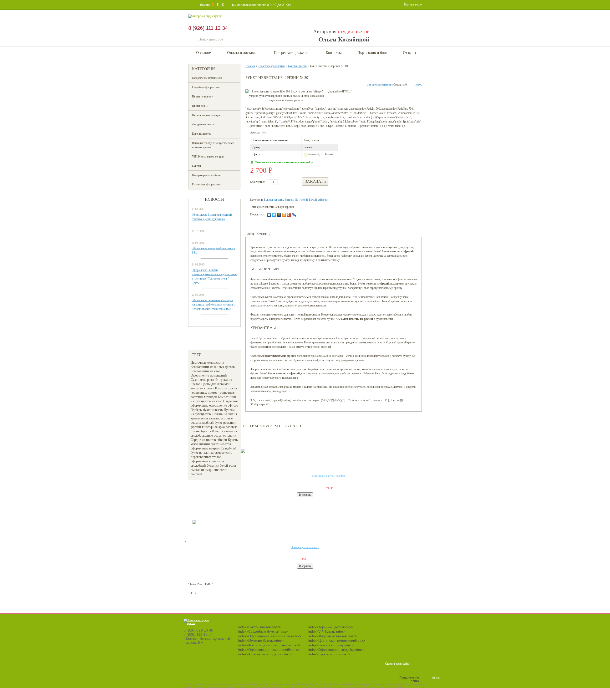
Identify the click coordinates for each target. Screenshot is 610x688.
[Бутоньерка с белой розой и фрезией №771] (259, 453)
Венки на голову (331, 645)
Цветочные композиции (206, 115)
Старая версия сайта (397, 663)
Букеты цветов (259, 627)
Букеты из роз (329, 654)
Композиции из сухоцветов (269, 645)
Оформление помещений (207, 78)
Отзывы (409, 53)
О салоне (203, 53)
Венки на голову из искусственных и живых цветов (213, 145)
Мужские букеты (261, 640)
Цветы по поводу (202, 96)
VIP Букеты (327, 631)
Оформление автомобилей (269, 636)
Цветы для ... (200, 105)
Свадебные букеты (263, 631)
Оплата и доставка (242, 53)
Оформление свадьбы (336, 650)
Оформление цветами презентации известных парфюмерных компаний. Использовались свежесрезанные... (213, 305)
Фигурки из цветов (203, 124)
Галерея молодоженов (292, 53)
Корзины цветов (201, 133)
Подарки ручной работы (206, 175)
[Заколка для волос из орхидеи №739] (210, 524)
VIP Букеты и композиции (208, 156)
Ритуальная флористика (206, 184)
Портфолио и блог (372, 53)
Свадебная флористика (205, 87)
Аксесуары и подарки (265, 654)
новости (214, 199)
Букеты (196, 166)
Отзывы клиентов (199, 338)
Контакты (334, 53)
